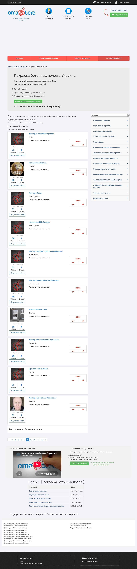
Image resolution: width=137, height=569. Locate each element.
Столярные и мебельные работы (106, 163)
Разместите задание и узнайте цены (28, 101)
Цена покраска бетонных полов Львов (15, 532)
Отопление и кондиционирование (106, 147)
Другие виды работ (100, 198)
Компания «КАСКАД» (38, 309)
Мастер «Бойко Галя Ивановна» (42, 398)
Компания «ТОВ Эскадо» (39, 222)
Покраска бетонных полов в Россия (81, 528)
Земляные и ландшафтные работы (107, 153)
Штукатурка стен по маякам (39, 495)
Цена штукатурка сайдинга (78, 526)
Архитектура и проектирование (105, 158)
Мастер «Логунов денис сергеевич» (44, 340)
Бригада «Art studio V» (38, 369)
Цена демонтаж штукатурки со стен (81, 523)
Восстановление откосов (38, 491)
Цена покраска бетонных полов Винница (16, 534)
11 (38, 439)
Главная (19, 58)
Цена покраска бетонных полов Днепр (15, 528)
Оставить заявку (79, 463)
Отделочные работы (101, 120)
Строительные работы (102, 126)
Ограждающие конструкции (104, 169)
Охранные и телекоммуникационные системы (107, 186)
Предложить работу (17, 155)
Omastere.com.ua (14, 2)
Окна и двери (98, 142)
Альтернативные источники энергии (107, 180)
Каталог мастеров (82, 58)
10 (34, 439)
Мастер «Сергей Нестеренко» (41, 134)
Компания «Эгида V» (38, 163)
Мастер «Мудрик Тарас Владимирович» (46, 251)
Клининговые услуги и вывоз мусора (108, 174)
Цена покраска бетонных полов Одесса (16, 523)
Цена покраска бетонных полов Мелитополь (17, 541)
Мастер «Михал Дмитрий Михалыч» (44, 280)
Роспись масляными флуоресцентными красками (46, 506)
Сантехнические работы (102, 131)
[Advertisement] (68, 39)
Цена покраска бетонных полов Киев (15, 530)
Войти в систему (124, 2)
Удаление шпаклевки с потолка (40, 498)
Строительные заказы (48, 58)
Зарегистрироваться (103, 2)
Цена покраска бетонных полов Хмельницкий (17, 539)
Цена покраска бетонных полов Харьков (16, 526)
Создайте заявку (121, 15)
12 (42, 439)
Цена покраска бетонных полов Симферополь (18, 536)
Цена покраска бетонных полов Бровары (16, 543)
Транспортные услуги (101, 193)
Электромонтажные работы (104, 136)
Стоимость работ (113, 58)
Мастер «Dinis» (35, 193)
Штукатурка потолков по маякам (40, 502)
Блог (21, 561)
